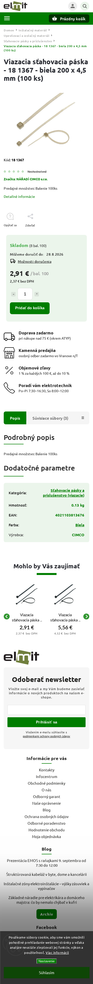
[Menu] (7, 18)
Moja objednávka (46, 836)
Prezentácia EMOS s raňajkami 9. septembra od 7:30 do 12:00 (46, 862)
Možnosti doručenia (34, 261)
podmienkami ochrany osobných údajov (46, 736)
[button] (26, 633)
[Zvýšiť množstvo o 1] (36, 294)
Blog (47, 809)
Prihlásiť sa (46, 722)
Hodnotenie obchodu (47, 829)
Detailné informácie (19, 196)
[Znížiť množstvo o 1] (13, 294)
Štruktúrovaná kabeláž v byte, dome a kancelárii (46, 874)
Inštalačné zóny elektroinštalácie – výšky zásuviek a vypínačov (46, 886)
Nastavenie (46, 961)
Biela (79, 524)
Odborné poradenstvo (46, 823)
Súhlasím (46, 972)
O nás (46, 789)
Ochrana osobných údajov (47, 816)
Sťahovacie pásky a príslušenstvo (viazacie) (63, 493)
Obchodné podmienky (46, 783)
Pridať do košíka (29, 308)
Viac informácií (57, 952)
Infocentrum (46, 776)
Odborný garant (46, 796)
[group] (26, 616)
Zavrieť (73, 234)
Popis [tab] (15, 418)
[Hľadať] (84, 6)
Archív (46, 914)
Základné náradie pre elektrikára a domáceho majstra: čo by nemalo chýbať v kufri (46, 899)
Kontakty (46, 769)
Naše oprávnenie (46, 803)
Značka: (26, 179)
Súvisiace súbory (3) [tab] (50, 418)
